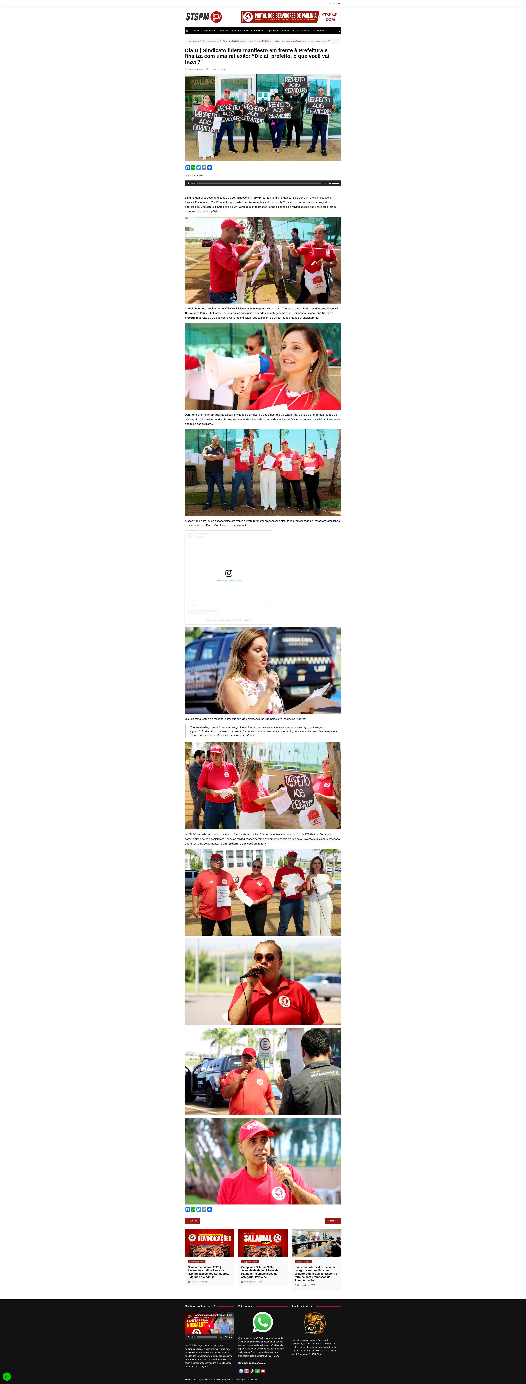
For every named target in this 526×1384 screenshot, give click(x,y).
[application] (263, 183)
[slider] (336, 182)
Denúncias (223, 30)
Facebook (330, 3)
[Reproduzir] (188, 183)
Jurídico (285, 30)
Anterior (193, 1221)
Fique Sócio (272, 30)
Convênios (208, 30)
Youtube (339, 3)
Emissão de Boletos (253, 30)
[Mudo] (329, 183)
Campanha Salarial (217, 69)
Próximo (332, 1221)
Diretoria (236, 30)
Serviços (317, 30)
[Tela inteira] (230, 1336)
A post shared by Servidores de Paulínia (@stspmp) (229, 620)
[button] (7, 1376)
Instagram (334, 3)
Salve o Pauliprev (301, 30)
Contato (195, 30)
